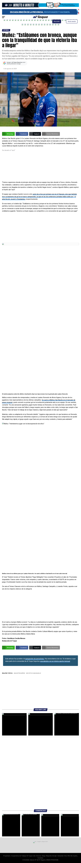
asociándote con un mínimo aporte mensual (55, 661)
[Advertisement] (40, 166)
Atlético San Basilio (34, 673)
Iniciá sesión (72, 21)
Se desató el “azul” (8, 150)
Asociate (57, 21)
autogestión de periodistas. (34, 659)
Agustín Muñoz (20, 673)
